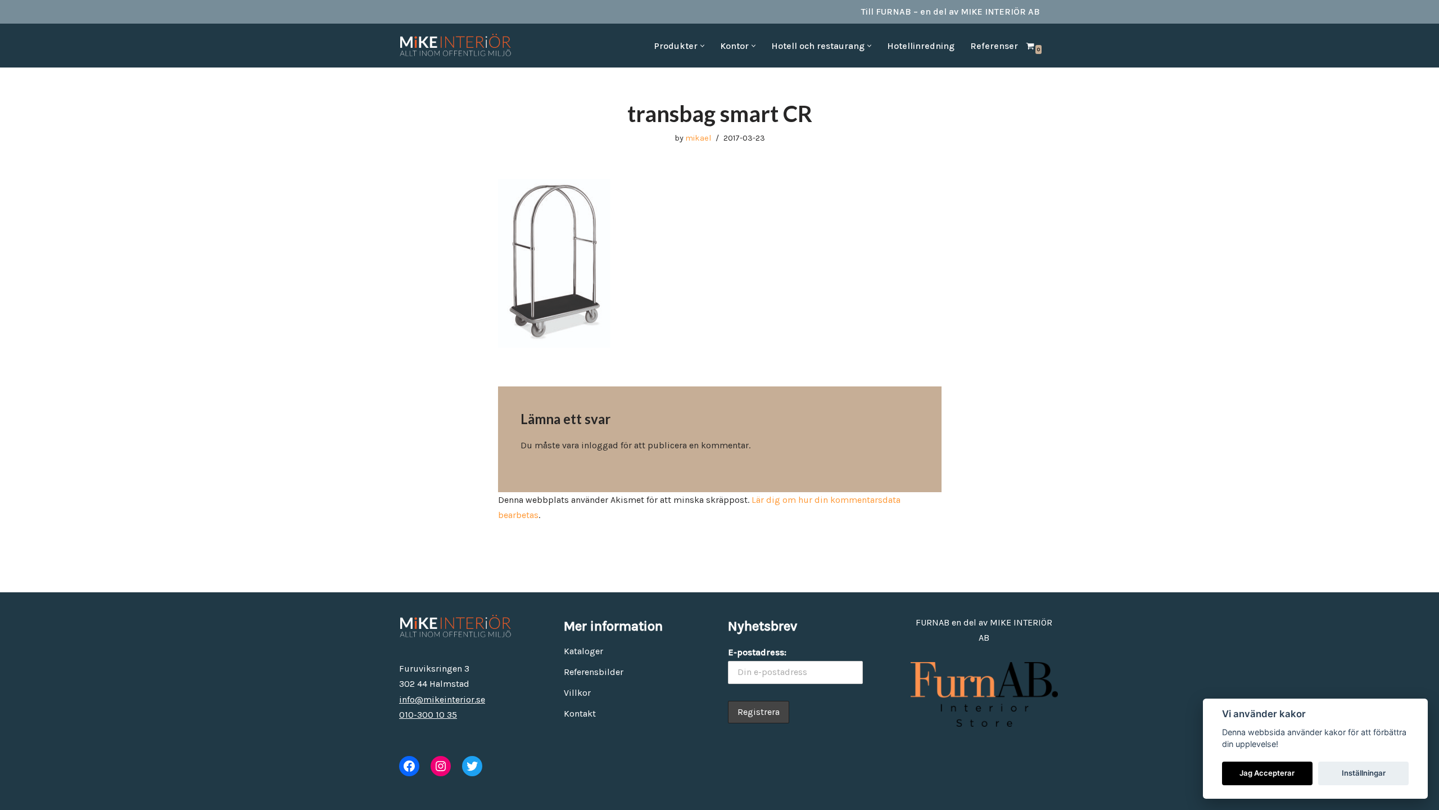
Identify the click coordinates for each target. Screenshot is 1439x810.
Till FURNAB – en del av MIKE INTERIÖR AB (950, 11)
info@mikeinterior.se (442, 699)
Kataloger (583, 651)
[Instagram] (441, 766)
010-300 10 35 (428, 714)
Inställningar (1364, 772)
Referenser (994, 45)
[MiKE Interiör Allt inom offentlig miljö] (455, 45)
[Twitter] (472, 766)
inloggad (599, 445)
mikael (698, 138)
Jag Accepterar (1267, 772)
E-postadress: (757, 652)
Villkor (577, 692)
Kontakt (580, 713)
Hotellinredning (920, 45)
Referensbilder (593, 672)
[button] (702, 46)
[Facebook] (409, 766)
